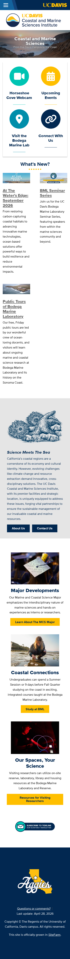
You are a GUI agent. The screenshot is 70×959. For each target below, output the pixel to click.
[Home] (33, 20)
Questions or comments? (34, 908)
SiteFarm (54, 934)
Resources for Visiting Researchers (35, 799)
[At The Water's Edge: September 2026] (16, 177)
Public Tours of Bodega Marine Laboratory (14, 308)
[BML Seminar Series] (53, 177)
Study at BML (35, 709)
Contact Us (44, 528)
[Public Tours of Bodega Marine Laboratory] (16, 288)
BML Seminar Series (52, 193)
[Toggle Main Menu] (6, 5)
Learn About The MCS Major (35, 622)
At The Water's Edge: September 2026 (15, 198)
